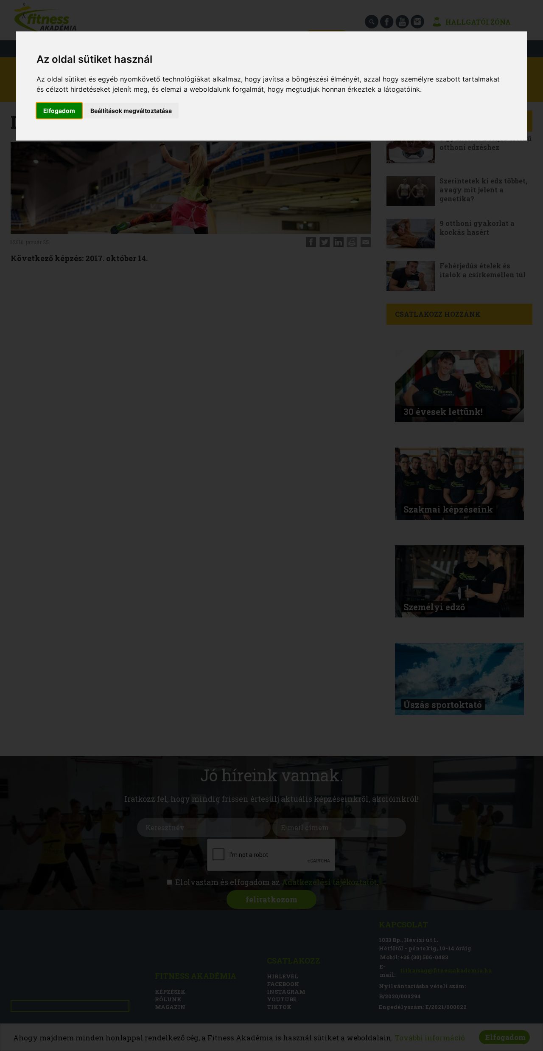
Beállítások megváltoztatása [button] (131, 110)
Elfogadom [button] (59, 110)
